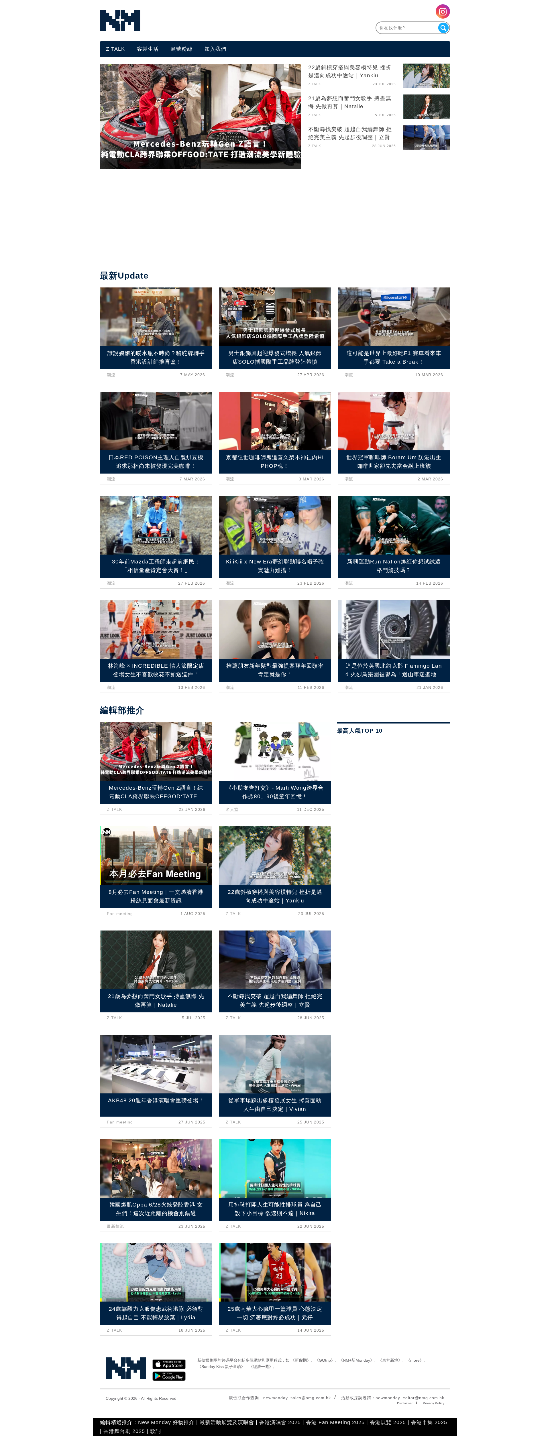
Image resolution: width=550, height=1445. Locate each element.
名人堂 (232, 809)
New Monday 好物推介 (166, 1422)
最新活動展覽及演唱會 (227, 1422)
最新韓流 (115, 1226)
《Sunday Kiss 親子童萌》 (221, 1366)
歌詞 (155, 1431)
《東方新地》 (390, 1360)
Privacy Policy (433, 1403)
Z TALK (115, 49)
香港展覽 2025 (388, 1422)
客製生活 (148, 49)
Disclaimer (404, 1403)
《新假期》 (301, 1360)
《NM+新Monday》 (356, 1360)
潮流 (111, 374)
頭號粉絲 (181, 49)
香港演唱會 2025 (280, 1422)
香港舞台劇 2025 (124, 1431)
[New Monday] (187, 20)
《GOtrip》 (325, 1360)
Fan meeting (120, 913)
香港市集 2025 (429, 1422)
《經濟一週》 (261, 1366)
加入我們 (215, 49)
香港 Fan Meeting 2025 (335, 1422)
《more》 (415, 1360)
